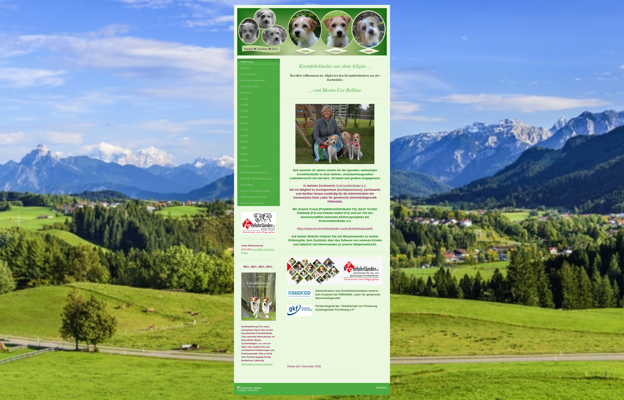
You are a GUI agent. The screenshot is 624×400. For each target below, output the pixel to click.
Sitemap (257, 388)
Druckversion (246, 388)
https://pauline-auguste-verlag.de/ (257, 364)
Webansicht (381, 387)
